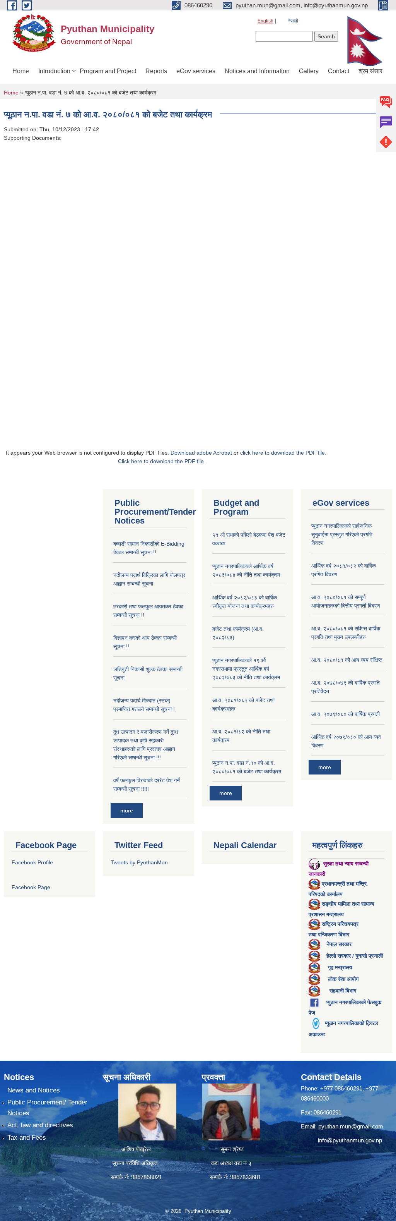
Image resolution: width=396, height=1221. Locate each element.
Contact (338, 71)
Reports (156, 71)
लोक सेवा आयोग (343, 979)
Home (20, 71)
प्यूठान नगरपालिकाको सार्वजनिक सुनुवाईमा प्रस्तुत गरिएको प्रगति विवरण (341, 534)
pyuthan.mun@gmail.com (350, 1126)
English (265, 21)
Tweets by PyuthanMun (139, 862)
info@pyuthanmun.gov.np (350, 1140)
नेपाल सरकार (339, 944)
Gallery (309, 71)
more (126, 810)
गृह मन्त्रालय (340, 967)
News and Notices (33, 1090)
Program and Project (108, 71)
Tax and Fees (26, 1137)
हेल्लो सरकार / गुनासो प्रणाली (354, 956)
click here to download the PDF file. (283, 453)
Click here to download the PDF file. (161, 461)
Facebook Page (31, 887)
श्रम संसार (370, 71)
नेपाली (293, 21)
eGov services (195, 71)
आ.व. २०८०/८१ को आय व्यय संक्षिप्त (346, 660)
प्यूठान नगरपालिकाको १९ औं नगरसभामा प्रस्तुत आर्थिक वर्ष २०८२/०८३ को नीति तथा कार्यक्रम (246, 668)
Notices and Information (257, 71)
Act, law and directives (40, 1125)
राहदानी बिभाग (342, 990)
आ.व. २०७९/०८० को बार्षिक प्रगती (345, 714)
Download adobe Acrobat (202, 453)
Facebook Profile (32, 862)
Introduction (54, 71)
